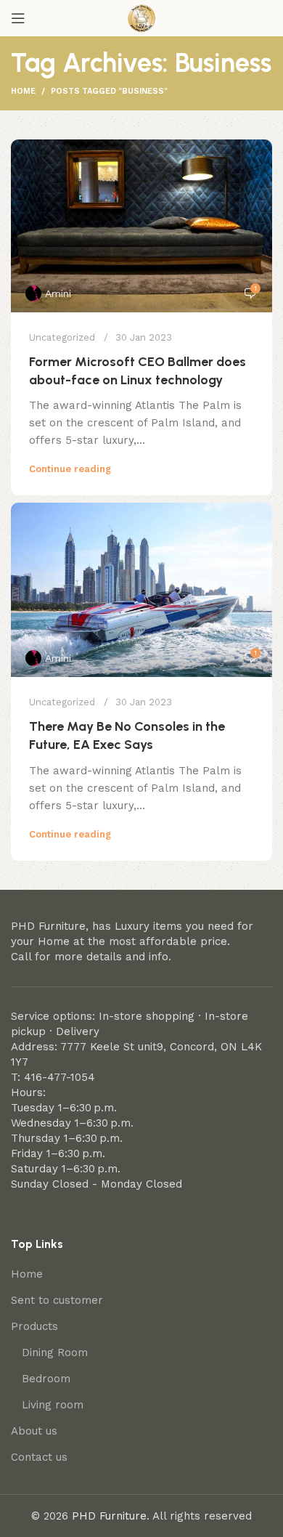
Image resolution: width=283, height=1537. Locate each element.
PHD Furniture (109, 1515)
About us (34, 1430)
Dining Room (55, 1352)
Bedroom (46, 1378)
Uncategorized (62, 337)
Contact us (39, 1457)
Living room (52, 1404)
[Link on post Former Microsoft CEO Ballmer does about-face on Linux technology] (141, 225)
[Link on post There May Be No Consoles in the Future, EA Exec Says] (141, 590)
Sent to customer (57, 1300)
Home (23, 91)
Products (34, 1326)
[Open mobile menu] (18, 18)
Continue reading (70, 468)
